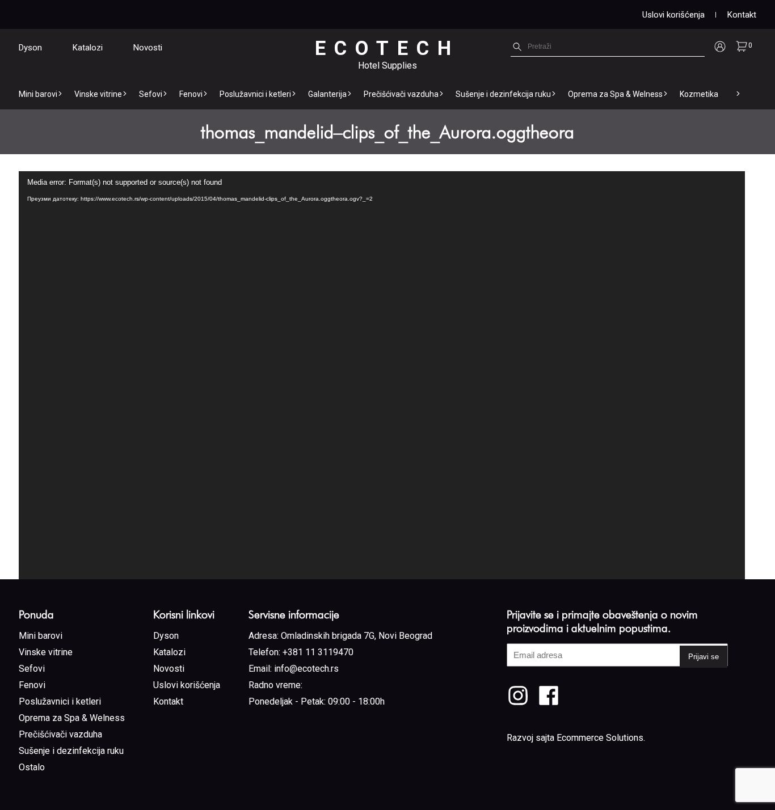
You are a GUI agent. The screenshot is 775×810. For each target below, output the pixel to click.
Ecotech (387, 48)
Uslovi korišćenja (673, 15)
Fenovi (191, 94)
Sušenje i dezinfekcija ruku (503, 94)
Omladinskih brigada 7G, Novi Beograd (356, 635)
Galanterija (327, 94)
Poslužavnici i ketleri (255, 94)
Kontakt (741, 15)
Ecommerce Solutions (600, 737)
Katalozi (88, 48)
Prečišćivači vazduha (401, 94)
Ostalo (32, 767)
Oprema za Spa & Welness (615, 94)
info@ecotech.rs (306, 668)
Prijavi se (703, 656)
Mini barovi (38, 94)
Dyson (30, 48)
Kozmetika (699, 94)
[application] (382, 375)
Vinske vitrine (98, 94)
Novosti (147, 48)
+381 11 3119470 (318, 652)
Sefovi (150, 94)
